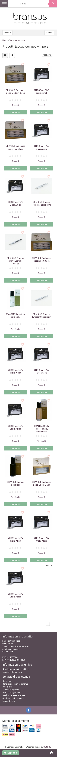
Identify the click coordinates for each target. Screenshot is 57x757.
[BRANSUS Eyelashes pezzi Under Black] (41, 465)
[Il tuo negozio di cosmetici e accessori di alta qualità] (30, 18)
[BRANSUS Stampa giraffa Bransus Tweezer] (15, 241)
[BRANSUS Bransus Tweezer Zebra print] (41, 185)
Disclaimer (7, 687)
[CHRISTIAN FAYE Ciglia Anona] (41, 129)
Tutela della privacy (11, 690)
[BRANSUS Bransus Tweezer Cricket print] (41, 298)
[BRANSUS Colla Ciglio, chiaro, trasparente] (41, 409)
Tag (10, 40)
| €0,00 (12, 753)
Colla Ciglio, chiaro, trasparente (41, 429)
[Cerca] (53, 3)
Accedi (49, 33)
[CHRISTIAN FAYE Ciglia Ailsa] (41, 353)
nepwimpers (19, 40)
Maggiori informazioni (12, 672)
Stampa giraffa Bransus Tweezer (15, 261)
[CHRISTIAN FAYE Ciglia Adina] (15, 577)
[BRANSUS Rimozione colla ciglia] (15, 298)
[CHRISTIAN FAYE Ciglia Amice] (15, 185)
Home (5, 40)
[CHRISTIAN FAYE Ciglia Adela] (15, 409)
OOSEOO (47, 747)
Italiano (7, 33)
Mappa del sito (9, 701)
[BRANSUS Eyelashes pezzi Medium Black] (15, 74)
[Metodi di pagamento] (22, 730)
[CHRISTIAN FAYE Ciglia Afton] (15, 521)
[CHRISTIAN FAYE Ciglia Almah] (41, 74)
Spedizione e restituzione (14, 695)
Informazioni (15, 112)
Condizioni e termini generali (15, 684)
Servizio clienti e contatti (13, 698)
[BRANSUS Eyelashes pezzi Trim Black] (15, 129)
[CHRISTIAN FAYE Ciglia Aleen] (15, 353)
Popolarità (47, 55)
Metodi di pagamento (12, 692)
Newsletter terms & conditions (16, 669)
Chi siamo (7, 681)
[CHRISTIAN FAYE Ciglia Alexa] (41, 521)
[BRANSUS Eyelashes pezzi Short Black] (41, 241)
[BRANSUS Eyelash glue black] (15, 465)
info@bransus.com (10, 649)
